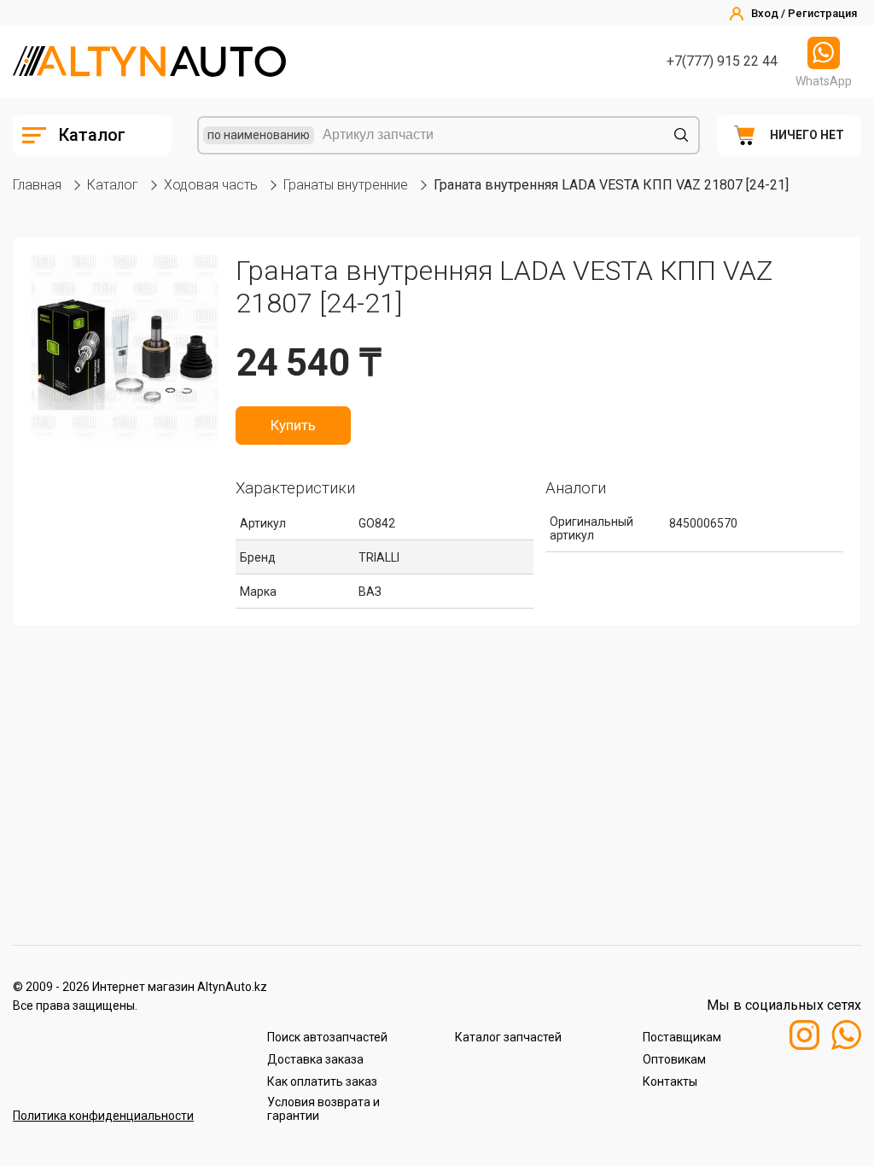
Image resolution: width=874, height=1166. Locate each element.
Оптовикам (674, 1059)
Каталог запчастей (508, 1037)
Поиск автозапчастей (327, 1037)
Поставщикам (682, 1037)
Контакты (670, 1081)
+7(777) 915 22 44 (722, 61)
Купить (293, 425)
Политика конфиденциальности (103, 1115)
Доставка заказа (315, 1059)
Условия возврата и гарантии (323, 1108)
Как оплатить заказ (322, 1081)
